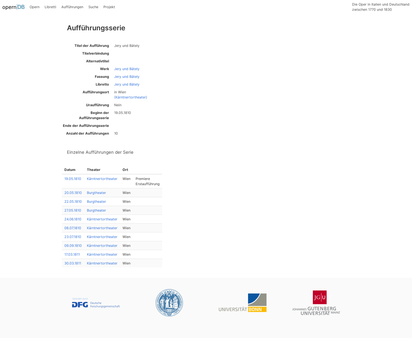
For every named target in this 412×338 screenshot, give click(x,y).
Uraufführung (97, 105)
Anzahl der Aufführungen (87, 133)
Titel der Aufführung (91, 45)
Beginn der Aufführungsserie (94, 115)
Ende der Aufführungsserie (86, 125)
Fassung (102, 76)
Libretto (102, 84)
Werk (104, 69)
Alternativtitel (97, 61)
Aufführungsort (96, 92)
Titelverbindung (95, 53)
